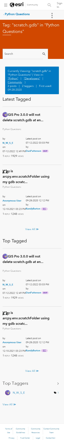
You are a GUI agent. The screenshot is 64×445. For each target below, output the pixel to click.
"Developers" (32, 78)
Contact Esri (50, 438)
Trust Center (25, 438)
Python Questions (17, 14)
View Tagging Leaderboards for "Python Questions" (32, 383)
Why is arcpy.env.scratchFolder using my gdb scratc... (26, 176)
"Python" (13, 78)
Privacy (11, 438)
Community (32, 5)
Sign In (59, 5)
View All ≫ (32, 229)
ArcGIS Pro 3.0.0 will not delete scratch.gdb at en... (23, 117)
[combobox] (23, 54)
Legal (38, 438)
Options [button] (52, 15)
